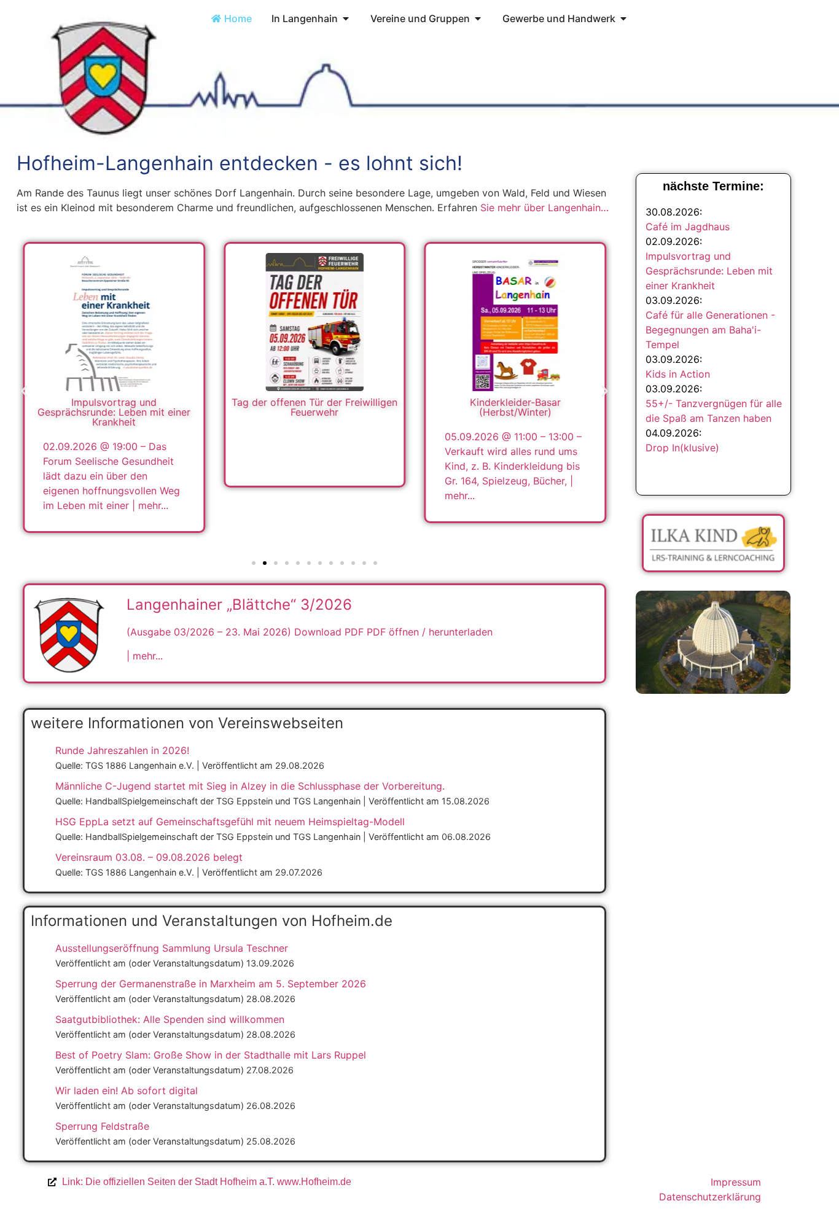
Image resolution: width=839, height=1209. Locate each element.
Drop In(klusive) (682, 447)
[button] (24, 391)
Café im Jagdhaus (688, 226)
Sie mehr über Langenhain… (544, 207)
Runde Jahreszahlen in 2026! (122, 750)
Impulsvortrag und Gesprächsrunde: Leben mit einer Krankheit (709, 271)
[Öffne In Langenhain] (346, 18)
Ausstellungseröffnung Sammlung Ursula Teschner (171, 948)
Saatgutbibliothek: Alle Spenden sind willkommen (169, 1019)
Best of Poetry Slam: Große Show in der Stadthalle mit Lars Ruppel (210, 1055)
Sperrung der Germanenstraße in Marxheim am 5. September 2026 (210, 984)
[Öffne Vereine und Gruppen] (478, 18)
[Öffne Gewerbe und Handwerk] (623, 18)
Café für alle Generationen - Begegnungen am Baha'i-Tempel (710, 330)
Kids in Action (678, 374)
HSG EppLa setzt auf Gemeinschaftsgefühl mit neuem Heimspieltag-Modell (230, 821)
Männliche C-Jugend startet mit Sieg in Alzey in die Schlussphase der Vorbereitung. (250, 786)
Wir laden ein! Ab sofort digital (126, 1090)
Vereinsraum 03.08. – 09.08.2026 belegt (149, 857)
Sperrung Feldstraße (102, 1126)
